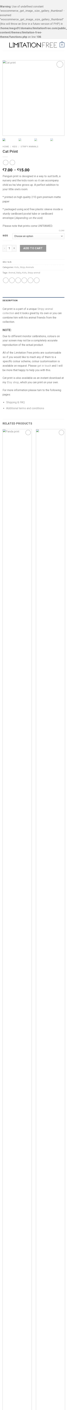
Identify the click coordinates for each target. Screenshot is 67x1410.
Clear (61, 231)
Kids (14, 146)
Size (5, 235)
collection (8, 313)
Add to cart (33, 248)
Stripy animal (34, 272)
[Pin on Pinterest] (30, 280)
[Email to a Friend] (24, 280)
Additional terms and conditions (25, 408)
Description (10, 300)
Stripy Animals (29, 146)
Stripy (40, 309)
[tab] (33, 300)
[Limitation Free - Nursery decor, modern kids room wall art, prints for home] (33, 45)
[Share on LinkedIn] (37, 280)
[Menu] (5, 45)
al (52, 309)
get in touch (44, 365)
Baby (18, 272)
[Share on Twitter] (18, 280)
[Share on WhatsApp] (6, 280)
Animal (11, 272)
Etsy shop (13, 382)
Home (6, 146)
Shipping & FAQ (15, 402)
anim (47, 309)
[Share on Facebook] (12, 280)
